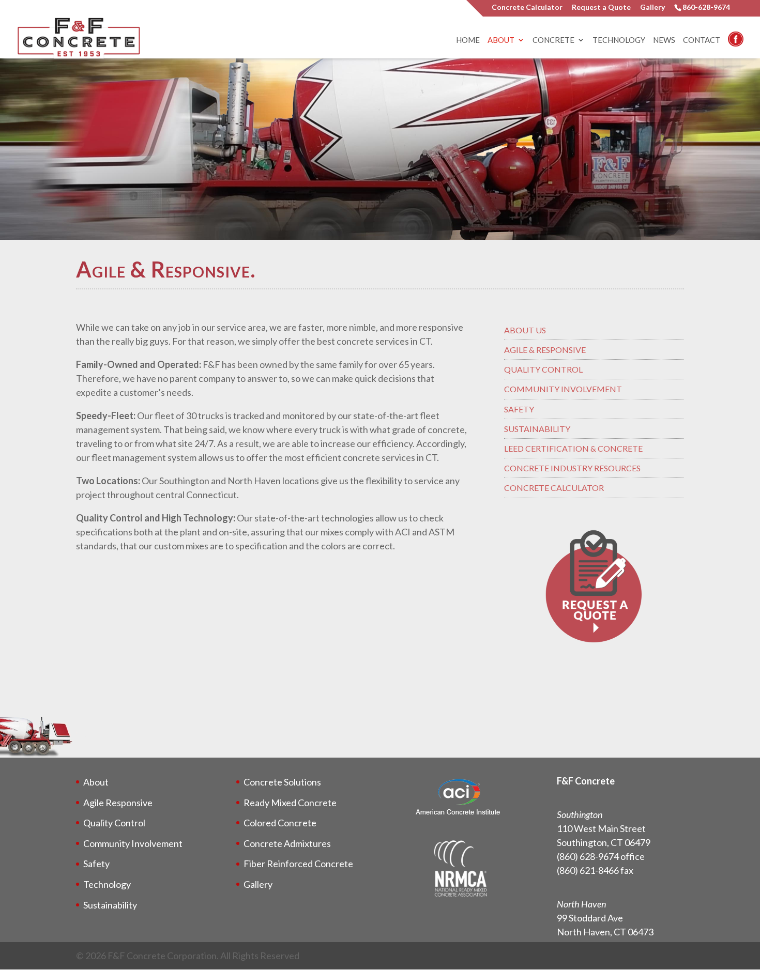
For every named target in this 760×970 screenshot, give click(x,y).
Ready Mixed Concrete (290, 802)
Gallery (652, 7)
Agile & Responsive (545, 350)
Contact (701, 40)
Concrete (553, 40)
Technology (618, 40)
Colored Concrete (280, 822)
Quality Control (543, 369)
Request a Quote (601, 7)
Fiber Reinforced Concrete (298, 863)
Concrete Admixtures (287, 843)
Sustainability (537, 429)
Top (735, 945)
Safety (519, 409)
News (664, 40)
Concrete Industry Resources (572, 468)
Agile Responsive (118, 802)
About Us (525, 330)
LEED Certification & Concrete (573, 448)
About (501, 40)
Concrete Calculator (527, 7)
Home (468, 40)
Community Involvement (563, 389)
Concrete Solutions (282, 782)
